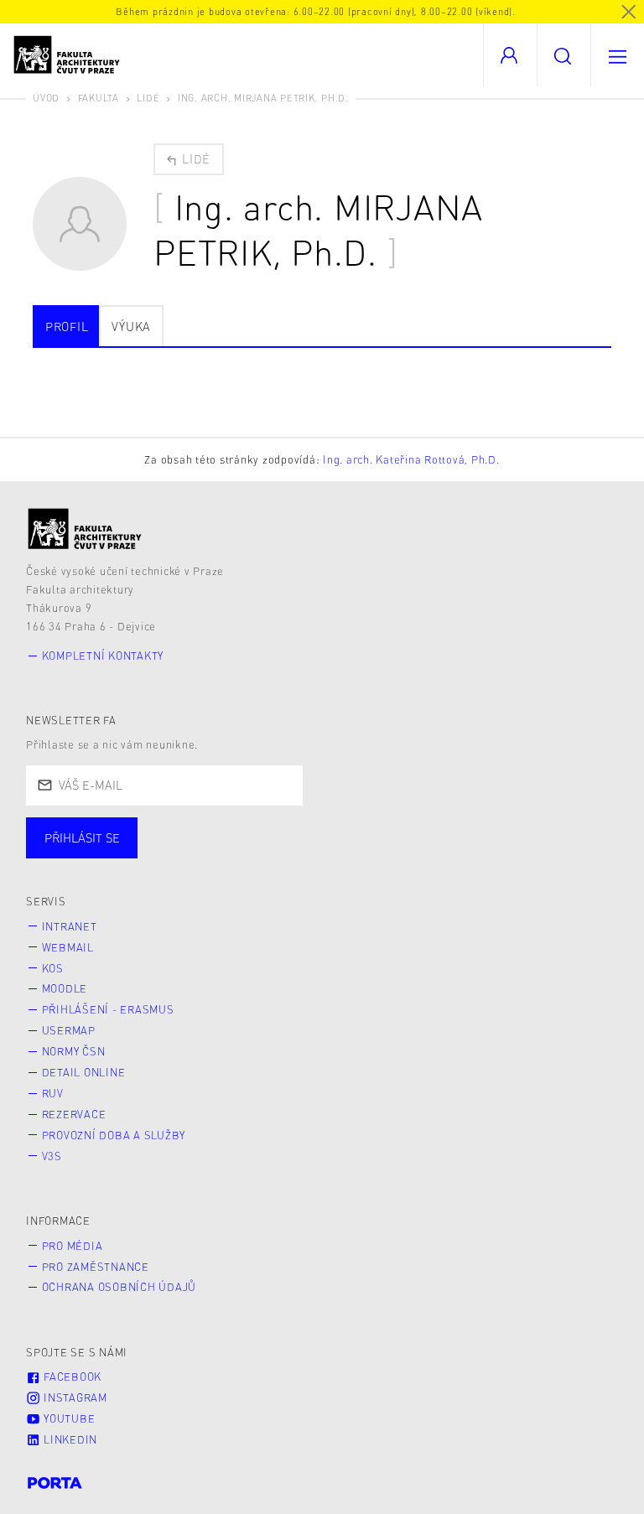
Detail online (84, 1072)
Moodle (65, 988)
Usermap (69, 1030)
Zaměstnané (190, 854)
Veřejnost (394, 854)
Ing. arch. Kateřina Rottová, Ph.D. (411, 459)
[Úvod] (85, 528)
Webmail (68, 947)
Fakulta (98, 97)
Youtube (67, 1418)
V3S (52, 1156)
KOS (53, 968)
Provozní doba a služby (114, 1135)
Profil (67, 326)
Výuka (131, 326)
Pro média (72, 1245)
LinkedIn (68, 1439)
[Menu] (617, 54)
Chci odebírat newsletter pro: (133, 829)
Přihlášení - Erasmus (108, 1009)
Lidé (148, 97)
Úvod (46, 97)
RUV (53, 1093)
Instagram (73, 1397)
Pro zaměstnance (95, 1266)
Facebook (70, 1376)
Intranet (69, 926)
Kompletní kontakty (103, 655)
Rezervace (74, 1114)
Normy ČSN (74, 1051)
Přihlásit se (82, 837)
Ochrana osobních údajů (119, 1287)
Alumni (296, 854)
